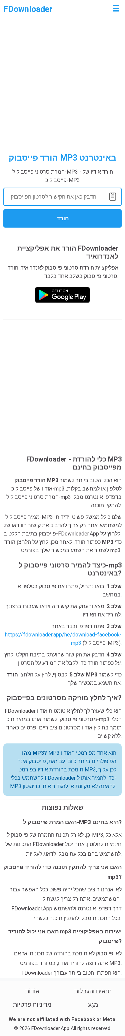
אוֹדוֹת (32, 991)
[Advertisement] (62, 87)
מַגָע (93, 1004)
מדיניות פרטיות (32, 1004)
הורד (63, 218)
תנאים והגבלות (93, 991)
